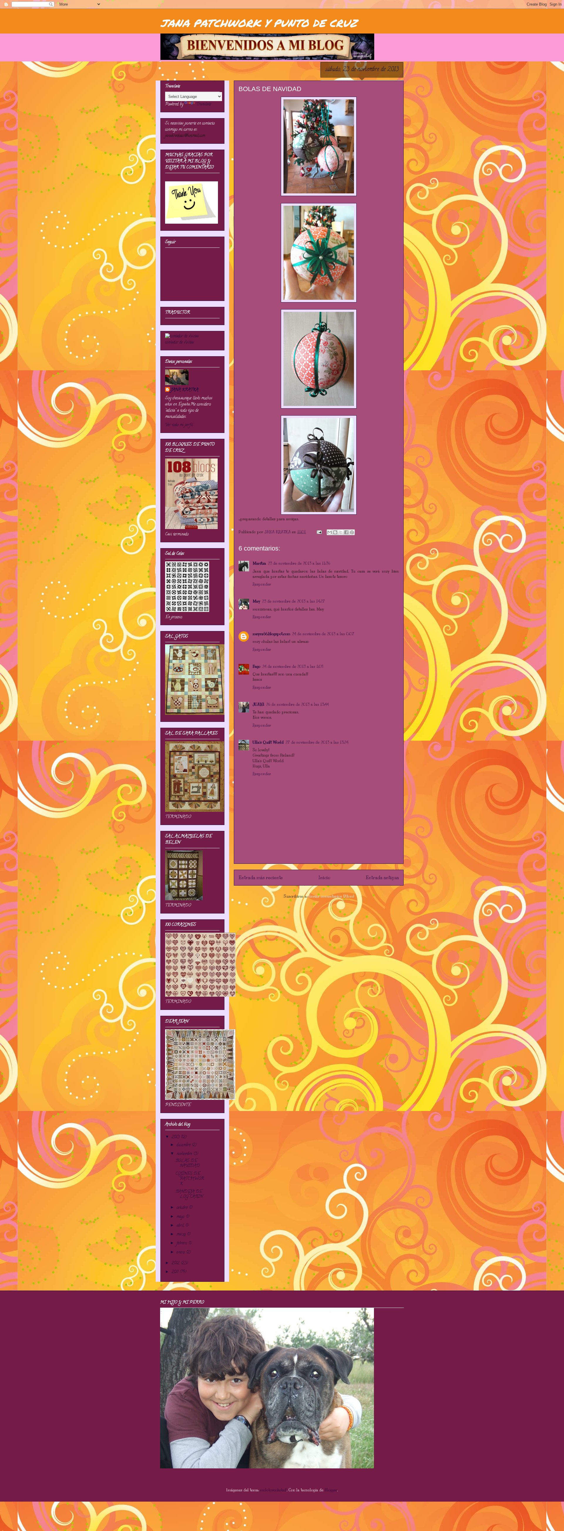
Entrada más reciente (261, 877)
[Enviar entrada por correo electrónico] (319, 532)
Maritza (259, 563)
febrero (182, 1243)
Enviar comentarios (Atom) (331, 896)
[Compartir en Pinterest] (352, 532)
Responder (262, 584)
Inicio (324, 877)
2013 (176, 1137)
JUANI (258, 704)
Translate (203, 104)
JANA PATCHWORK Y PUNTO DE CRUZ (258, 22)
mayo (181, 1217)
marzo (182, 1235)
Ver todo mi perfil (179, 425)
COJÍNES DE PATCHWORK (189, 1179)
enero (181, 1252)
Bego (257, 666)
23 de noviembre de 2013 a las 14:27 (293, 601)
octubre (183, 1208)
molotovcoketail (273, 1490)
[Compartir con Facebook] (346, 532)
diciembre (184, 1145)
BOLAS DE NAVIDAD (187, 1163)
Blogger (331, 1490)
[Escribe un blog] (335, 532)
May (256, 601)
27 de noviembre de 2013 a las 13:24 (317, 742)
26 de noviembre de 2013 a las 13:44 (297, 704)
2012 (176, 1263)
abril (181, 1226)
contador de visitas (179, 342)
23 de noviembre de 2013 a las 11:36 (299, 563)
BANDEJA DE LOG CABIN (189, 1194)
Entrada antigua (382, 877)
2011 (175, 1272)
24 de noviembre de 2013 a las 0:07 (323, 634)
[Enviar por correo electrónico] (330, 532)
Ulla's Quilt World (268, 742)
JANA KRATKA (184, 390)
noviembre (185, 1154)
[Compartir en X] (341, 532)
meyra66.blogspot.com (271, 634)
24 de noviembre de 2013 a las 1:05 (292, 666)
